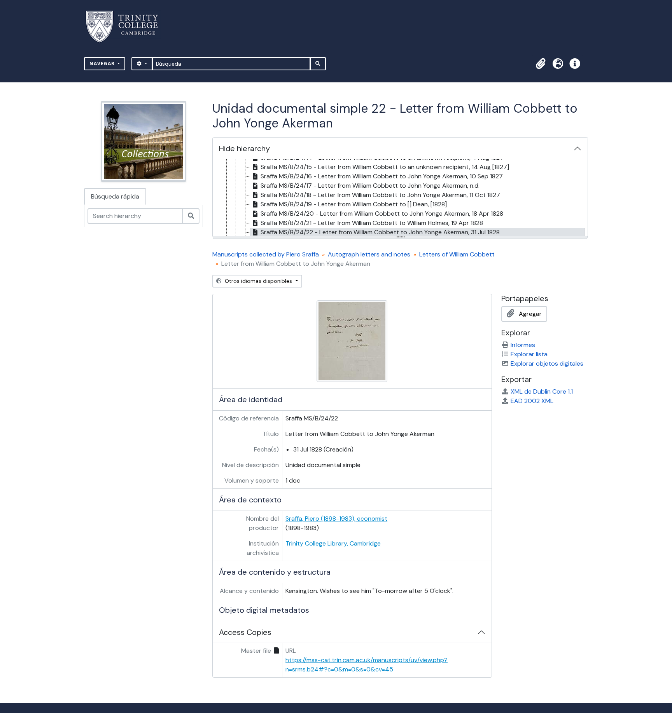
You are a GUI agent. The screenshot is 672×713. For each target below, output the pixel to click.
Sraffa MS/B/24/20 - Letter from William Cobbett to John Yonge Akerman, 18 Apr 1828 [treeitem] (382, 213)
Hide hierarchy (244, 148)
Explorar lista (529, 354)
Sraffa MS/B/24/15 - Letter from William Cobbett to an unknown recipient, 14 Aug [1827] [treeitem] (385, 167)
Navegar (102, 63)
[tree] (400, 198)
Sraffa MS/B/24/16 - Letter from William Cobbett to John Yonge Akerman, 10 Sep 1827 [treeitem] (382, 176)
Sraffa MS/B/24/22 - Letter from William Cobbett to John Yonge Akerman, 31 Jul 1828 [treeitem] (380, 232)
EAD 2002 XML (532, 401)
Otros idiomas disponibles (258, 280)
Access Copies (245, 632)
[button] (540, 63)
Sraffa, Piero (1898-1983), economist (336, 518)
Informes (523, 345)
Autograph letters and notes (369, 254)
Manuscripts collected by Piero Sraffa (265, 254)
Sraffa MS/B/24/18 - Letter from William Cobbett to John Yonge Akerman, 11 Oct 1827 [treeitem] (380, 195)
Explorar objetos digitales (547, 363)
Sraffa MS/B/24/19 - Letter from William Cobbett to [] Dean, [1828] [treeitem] (354, 204)
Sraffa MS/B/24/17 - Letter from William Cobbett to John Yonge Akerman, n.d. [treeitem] (370, 185)
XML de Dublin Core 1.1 (542, 391)
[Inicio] (127, 26)
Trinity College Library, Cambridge (333, 543)
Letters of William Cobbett (457, 254)
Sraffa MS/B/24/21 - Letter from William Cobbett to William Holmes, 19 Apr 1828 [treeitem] (372, 223)
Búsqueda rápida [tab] (115, 196)
